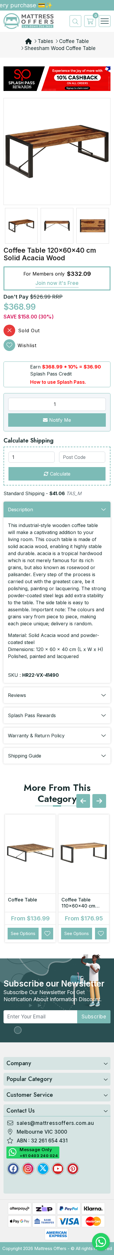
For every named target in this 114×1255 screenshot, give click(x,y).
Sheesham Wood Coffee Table (60, 48)
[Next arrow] (99, 801)
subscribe (94, 1017)
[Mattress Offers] (28, 21)
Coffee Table (74, 41)
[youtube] (58, 1168)
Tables (45, 41)
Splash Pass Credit (51, 374)
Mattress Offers (50, 1248)
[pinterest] (73, 1168)
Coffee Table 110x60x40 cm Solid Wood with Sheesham (79, 909)
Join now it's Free (57, 283)
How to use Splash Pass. (58, 382)
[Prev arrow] (83, 801)
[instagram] (28, 1168)
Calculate (59, 474)
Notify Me (59, 420)
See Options (23, 933)
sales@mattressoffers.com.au (55, 1123)
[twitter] (43, 1168)
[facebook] (13, 1168)
